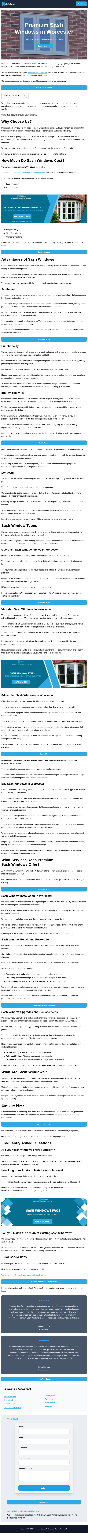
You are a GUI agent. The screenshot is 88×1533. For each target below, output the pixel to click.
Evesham (49, 1399)
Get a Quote (42, 46)
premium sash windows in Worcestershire (28, 173)
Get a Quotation (44, 252)
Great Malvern (32, 1275)
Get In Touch (44, 1502)
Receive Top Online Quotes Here (44, 1282)
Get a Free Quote (44, 1124)
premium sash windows (37, 72)
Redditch (48, 1406)
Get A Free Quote (44, 1379)
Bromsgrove (50, 1395)
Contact (81, 4)
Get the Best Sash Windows (44, 1005)
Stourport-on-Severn (12, 1407)
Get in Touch (44, 443)
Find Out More (44, 339)
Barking (42, 1275)
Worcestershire (7, 1275)
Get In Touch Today (44, 88)
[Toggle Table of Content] (23, 96)
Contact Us (44, 754)
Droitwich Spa (20, 1275)
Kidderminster (50, 1403)
